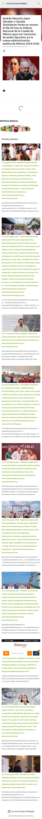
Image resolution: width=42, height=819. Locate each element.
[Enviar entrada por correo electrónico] (4, 91)
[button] (4, 51)
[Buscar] (39, 3)
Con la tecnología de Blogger (22, 811)
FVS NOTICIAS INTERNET (16, 4)
